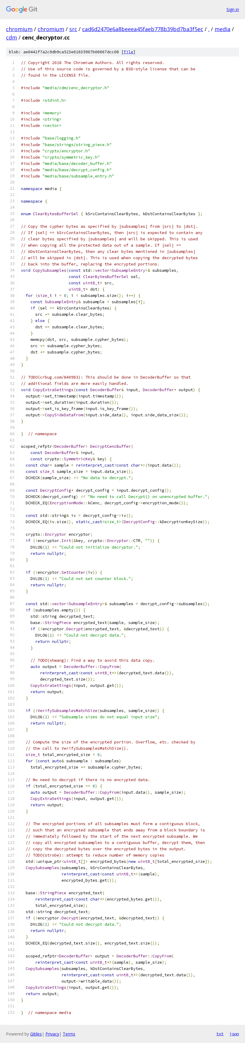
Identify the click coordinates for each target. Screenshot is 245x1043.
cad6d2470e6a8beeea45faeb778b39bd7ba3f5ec (142, 29)
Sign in (232, 9)
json (234, 1033)
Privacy (52, 1034)
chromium (19, 29)
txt (219, 1033)
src (73, 29)
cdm (11, 37)
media (222, 29)
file (128, 51)
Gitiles (36, 1034)
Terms (69, 1034)
